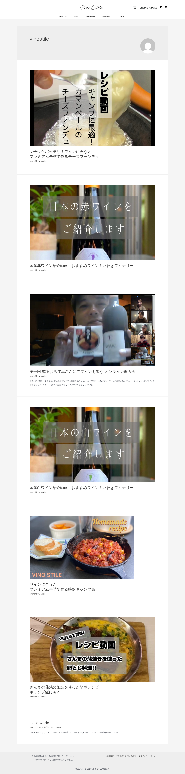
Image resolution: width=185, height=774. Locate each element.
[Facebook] (161, 7)
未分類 (46, 727)
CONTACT (122, 17)
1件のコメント (36, 727)
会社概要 (110, 756)
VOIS (76, 17)
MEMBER (106, 17)
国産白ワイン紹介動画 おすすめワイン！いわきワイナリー (82, 487)
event (32, 161)
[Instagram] (166, 7)
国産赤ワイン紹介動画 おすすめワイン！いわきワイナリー (82, 265)
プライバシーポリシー (147, 756)
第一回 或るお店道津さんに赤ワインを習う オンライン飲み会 (83, 371)
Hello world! (40, 723)
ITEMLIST (63, 17)
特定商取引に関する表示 (126, 756)
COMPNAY (90, 17)
